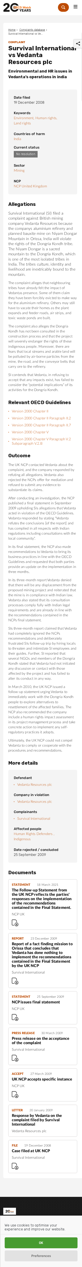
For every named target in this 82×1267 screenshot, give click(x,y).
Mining (19, 170)
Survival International (34, 818)
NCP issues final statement (36, 1002)
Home (12, 29)
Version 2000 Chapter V (30, 432)
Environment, (24, 118)
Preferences (41, 1256)
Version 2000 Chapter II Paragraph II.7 (41, 425)
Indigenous (22, 839)
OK (41, 1243)
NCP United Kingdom (30, 186)
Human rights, (46, 118)
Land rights (22, 123)
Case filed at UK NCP (31, 1151)
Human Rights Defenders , (34, 834)
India (17, 139)
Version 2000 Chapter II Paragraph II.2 (41, 418)
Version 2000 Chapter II (30, 411)
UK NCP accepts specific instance (42, 1079)
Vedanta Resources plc (34, 784)
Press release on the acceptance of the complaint (41, 1041)
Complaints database (32, 29)
